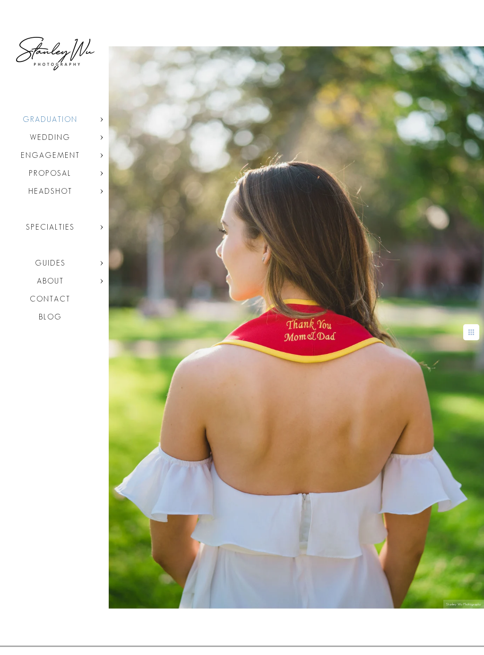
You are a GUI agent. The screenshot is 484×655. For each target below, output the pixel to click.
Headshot (50, 191)
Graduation (50, 119)
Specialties (50, 227)
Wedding (50, 137)
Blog (50, 317)
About (50, 281)
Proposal (50, 173)
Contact (50, 299)
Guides (50, 263)
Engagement (50, 155)
